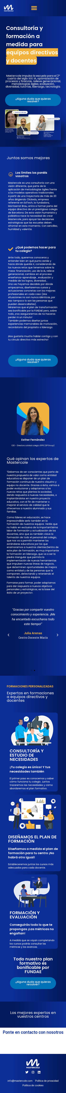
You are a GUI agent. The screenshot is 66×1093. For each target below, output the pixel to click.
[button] (34, 8)
